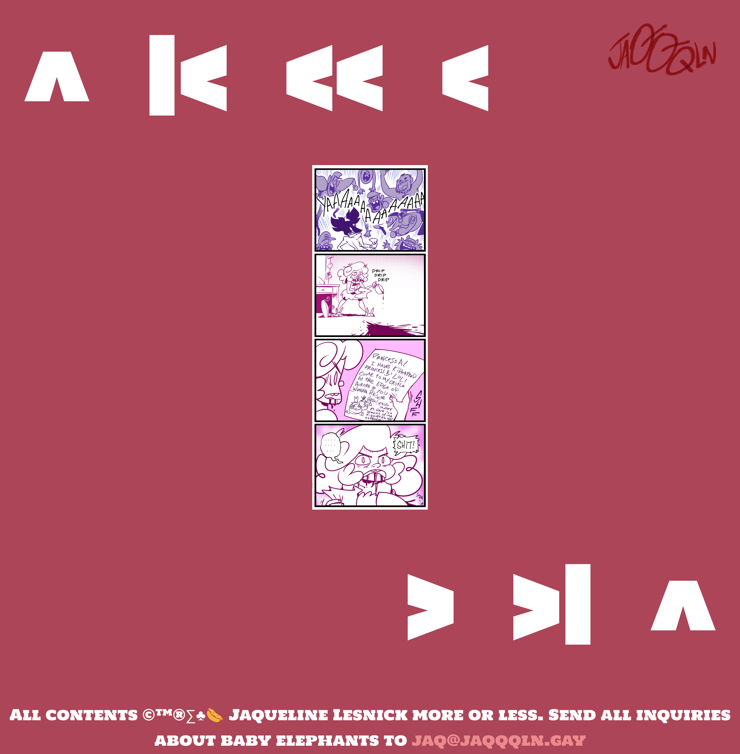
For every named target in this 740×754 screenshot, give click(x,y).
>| (553, 603)
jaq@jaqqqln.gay (499, 740)
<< (335, 74)
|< (187, 74)
